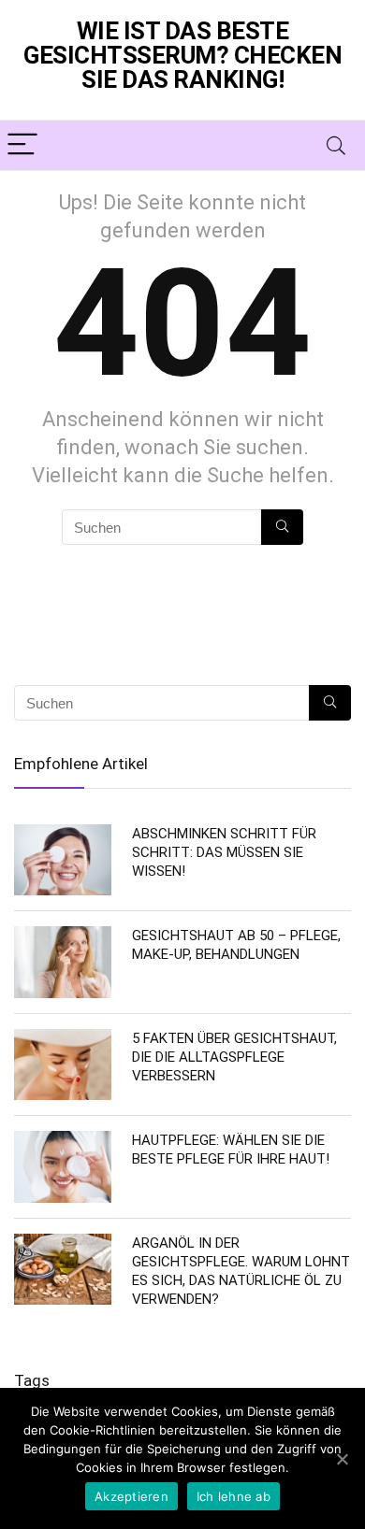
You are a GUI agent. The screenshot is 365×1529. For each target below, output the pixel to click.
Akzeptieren (131, 1496)
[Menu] (22, 145)
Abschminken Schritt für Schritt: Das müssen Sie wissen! (224, 852)
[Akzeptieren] (341, 1459)
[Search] (336, 145)
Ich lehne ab (233, 1496)
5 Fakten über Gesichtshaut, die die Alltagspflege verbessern (234, 1057)
